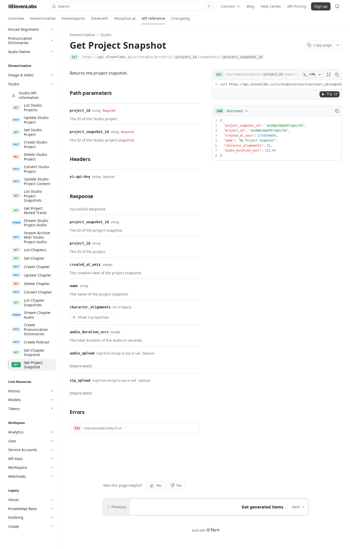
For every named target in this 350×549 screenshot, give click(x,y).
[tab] (16, 18)
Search (134, 6)
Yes (159, 485)
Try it (332, 94)
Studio (105, 34)
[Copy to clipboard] (337, 74)
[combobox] (232, 111)
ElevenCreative (82, 34)
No (179, 485)
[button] (134, 428)
